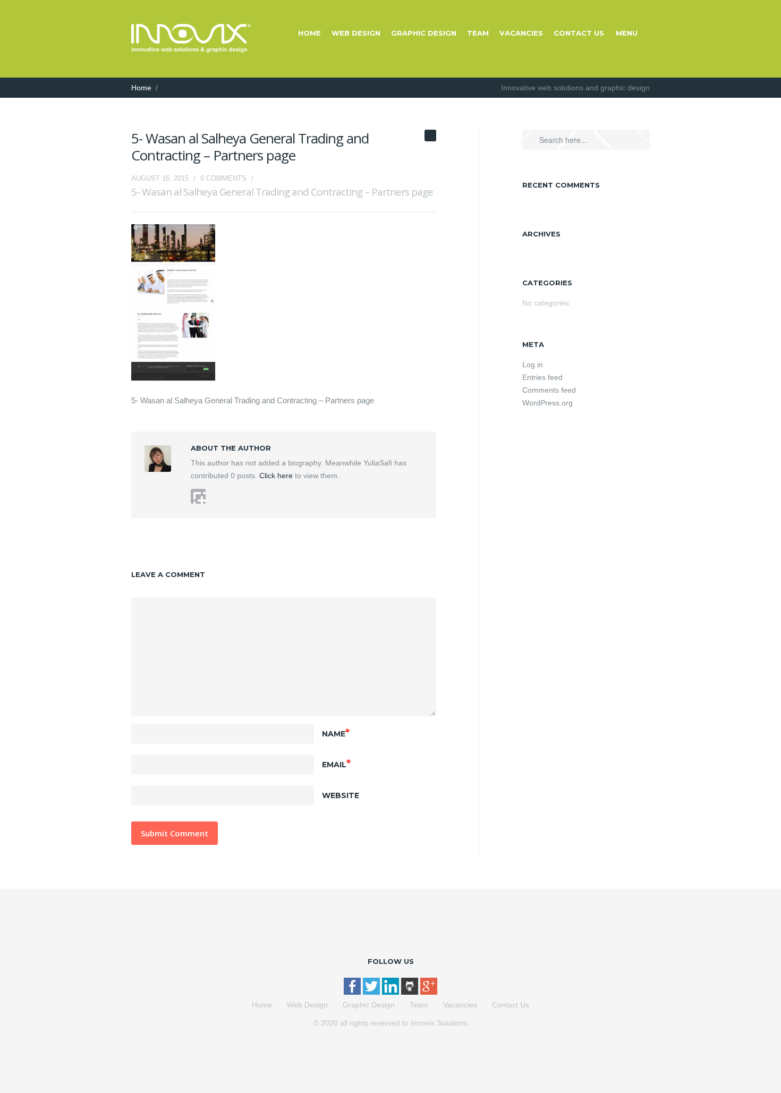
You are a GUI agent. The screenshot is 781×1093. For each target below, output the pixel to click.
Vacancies (521, 33)
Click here (275, 475)
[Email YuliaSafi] (198, 496)
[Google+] (428, 992)
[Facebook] (353, 992)
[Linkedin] (391, 992)
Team (478, 33)
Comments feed (549, 390)
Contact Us (579, 33)
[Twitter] (372, 992)
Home (309, 33)
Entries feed (542, 377)
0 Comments (223, 178)
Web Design (356, 33)
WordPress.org (547, 403)
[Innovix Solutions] (191, 50)
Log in (532, 364)
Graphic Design (423, 33)
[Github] (410, 992)
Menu (627, 33)
